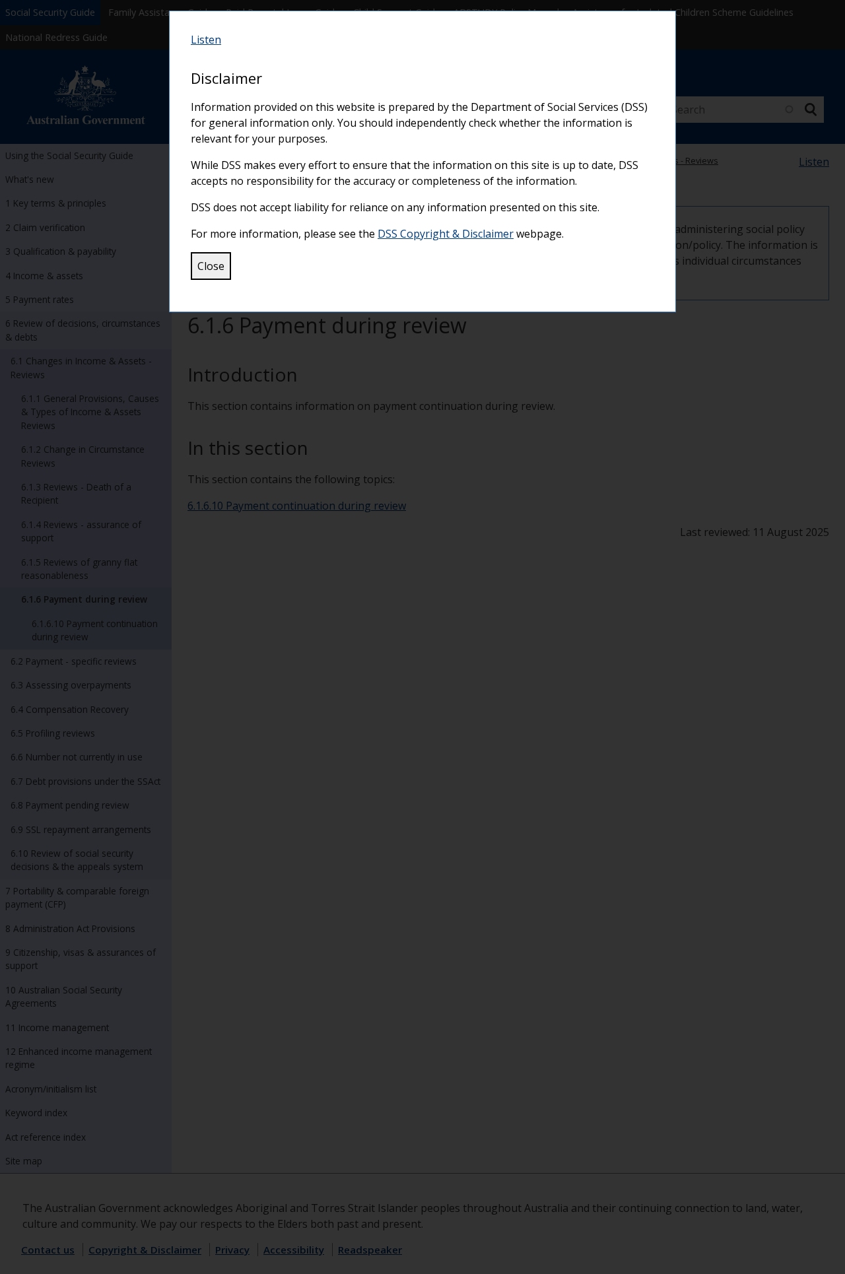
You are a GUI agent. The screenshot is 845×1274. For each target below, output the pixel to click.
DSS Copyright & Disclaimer (446, 233)
